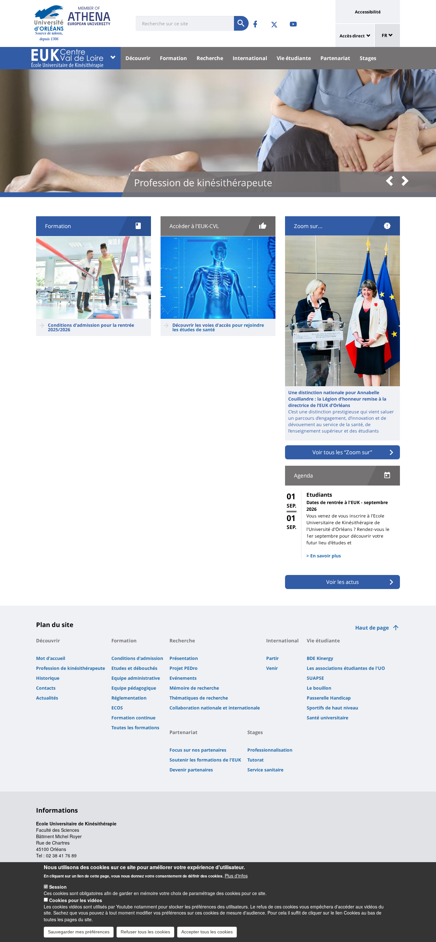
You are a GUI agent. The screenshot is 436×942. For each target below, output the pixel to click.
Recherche (210, 58)
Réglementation (129, 698)
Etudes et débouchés (134, 668)
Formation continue (133, 718)
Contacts (46, 688)
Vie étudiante (294, 58)
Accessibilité (368, 12)
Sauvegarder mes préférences (78, 931)
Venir (272, 668)
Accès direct (352, 36)
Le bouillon (319, 688)
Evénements (183, 678)
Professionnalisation (269, 750)
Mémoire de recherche (194, 688)
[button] (392, 181)
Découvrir (137, 58)
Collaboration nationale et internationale (214, 708)
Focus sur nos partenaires (197, 750)
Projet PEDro (183, 668)
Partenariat (335, 58)
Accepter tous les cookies (207, 931)
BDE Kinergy (320, 658)
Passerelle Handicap (329, 698)
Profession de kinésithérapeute (70, 668)
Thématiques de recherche (198, 698)
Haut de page (372, 627)
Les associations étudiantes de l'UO (346, 668)
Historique (47, 678)
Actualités (47, 698)
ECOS (117, 708)
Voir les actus (342, 582)
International (250, 58)
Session (58, 887)
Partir (272, 658)
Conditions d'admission (137, 658)
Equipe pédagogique (133, 688)
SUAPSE (315, 678)
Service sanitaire (265, 770)
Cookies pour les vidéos (75, 900)
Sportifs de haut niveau (332, 708)
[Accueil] (49, 18)
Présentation (183, 658)
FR (385, 35)
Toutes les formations (135, 727)
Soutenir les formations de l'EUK (205, 760)
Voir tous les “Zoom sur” (342, 452)
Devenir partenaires (191, 770)
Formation (173, 58)
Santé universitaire (327, 718)
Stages (368, 58)
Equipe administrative (135, 678)
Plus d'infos (236, 875)
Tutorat (255, 760)
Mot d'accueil (50, 658)
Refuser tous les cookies (145, 931)
